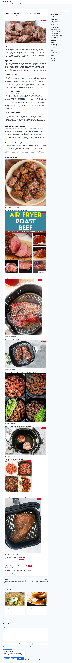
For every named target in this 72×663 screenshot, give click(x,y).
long (13, 573)
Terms (67, 2)
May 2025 (53, 58)
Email (20, 643)
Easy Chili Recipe (54, 33)
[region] (13, 655)
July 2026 (53, 42)
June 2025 (53, 57)
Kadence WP (46, 659)
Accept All (20, 658)
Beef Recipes (53, 16)
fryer (10, 573)
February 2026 (54, 44)
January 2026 (54, 45)
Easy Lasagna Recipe (55, 31)
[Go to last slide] (6, 603)
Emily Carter (9, 610)
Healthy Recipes (54, 21)
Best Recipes (53, 17)
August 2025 (53, 53)
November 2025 (54, 49)
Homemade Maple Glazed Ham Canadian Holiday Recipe (13, 581)
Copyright (58, 2)
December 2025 (54, 47)
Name (5, 643)
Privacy (62, 2)
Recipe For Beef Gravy (34, 608)
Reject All (13, 658)
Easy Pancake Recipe (55, 29)
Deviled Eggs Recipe (55, 37)
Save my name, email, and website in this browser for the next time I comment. (19, 646)
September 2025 (54, 52)
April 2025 (53, 60)
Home (39, 2)
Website (36, 643)
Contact (46, 2)
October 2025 (54, 50)
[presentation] (14, 599)
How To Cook (54, 22)
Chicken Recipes (54, 19)
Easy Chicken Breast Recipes (57, 35)
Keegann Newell (8, 15)
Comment (5, 627)
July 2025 (53, 55)
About (43, 2)
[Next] (45, 603)
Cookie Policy (52, 2)
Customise (7, 658)
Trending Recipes (54, 24)
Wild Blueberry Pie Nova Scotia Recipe (40, 580)
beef (6, 573)
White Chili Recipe (11, 608)
